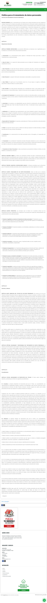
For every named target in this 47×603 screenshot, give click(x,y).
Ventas (4, 569)
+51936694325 (42, 2)
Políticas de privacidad (7, 576)
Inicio (4, 568)
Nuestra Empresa (6, 573)
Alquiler (4, 571)
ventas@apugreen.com (6, 559)
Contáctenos (5, 574)
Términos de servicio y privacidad (40, 594)
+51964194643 (40, 3)
